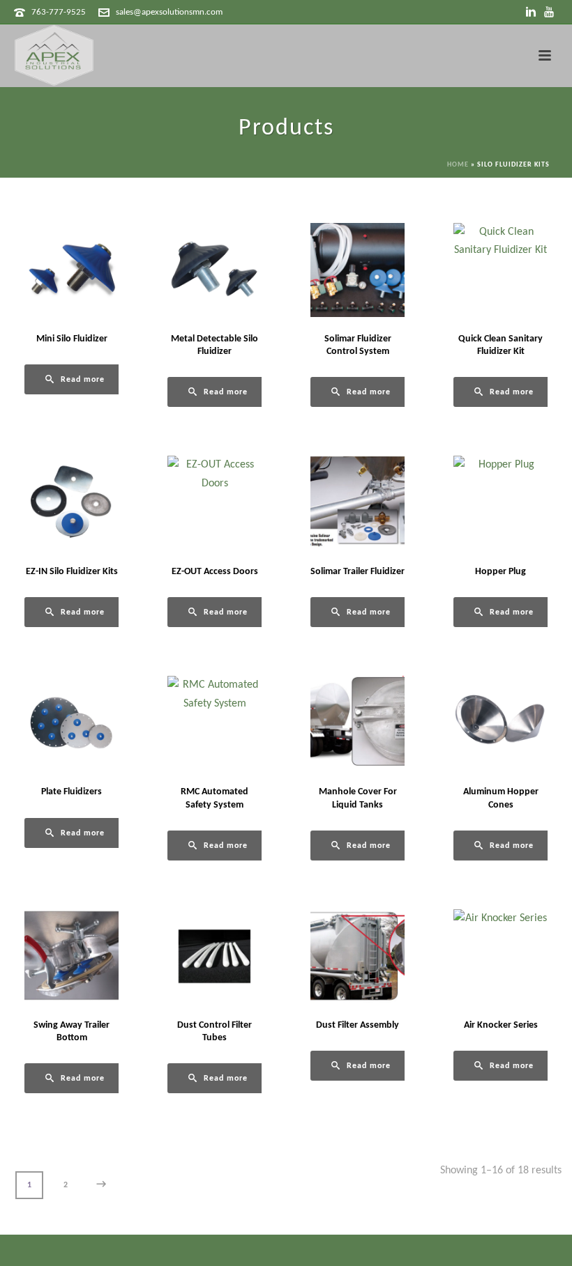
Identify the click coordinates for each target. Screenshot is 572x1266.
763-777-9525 (58, 12)
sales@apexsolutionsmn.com (169, 12)
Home (458, 165)
